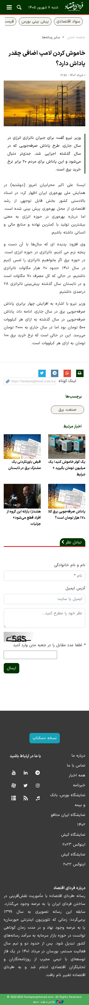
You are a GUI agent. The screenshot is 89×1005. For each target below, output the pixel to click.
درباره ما (78, 756)
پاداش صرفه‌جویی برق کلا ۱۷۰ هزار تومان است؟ (66, 514)
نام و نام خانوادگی (69, 565)
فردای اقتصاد (44, 6)
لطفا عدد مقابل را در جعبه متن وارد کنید (49, 645)
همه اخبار (77, 775)
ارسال (11, 668)
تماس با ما (76, 766)
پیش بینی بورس (35, 21)
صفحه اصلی (76, 37)
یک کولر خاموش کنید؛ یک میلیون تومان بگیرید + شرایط (66, 468)
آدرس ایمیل (75, 588)
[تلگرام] (38, 773)
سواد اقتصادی (68, 21)
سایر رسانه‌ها (51, 37)
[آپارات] (13, 786)
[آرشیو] (13, 798)
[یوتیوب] (13, 773)
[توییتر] (25, 786)
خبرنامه (79, 785)
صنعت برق (67, 410)
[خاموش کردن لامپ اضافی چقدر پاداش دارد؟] (44, 104)
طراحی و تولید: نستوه (44, 1002)
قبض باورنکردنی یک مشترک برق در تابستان (24, 465)
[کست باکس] (38, 798)
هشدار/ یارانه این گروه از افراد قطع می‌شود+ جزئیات (24, 518)
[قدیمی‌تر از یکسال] (66, 446)
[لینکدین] (25, 773)
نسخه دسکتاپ (45, 738)
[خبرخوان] (25, 798)
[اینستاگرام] (38, 786)
